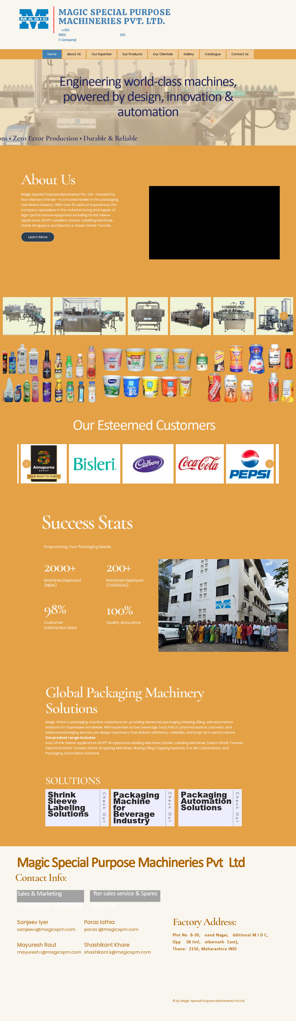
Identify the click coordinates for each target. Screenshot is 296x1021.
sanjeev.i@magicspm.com (46, 929)
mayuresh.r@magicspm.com (49, 952)
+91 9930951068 (67, 905)
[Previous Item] (12, 316)
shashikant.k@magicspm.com (117, 952)
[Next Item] (284, 316)
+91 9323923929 (33, 905)
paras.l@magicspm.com (111, 929)
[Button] (77, 808)
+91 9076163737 (103, 905)
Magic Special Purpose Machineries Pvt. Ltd (131, 863)
